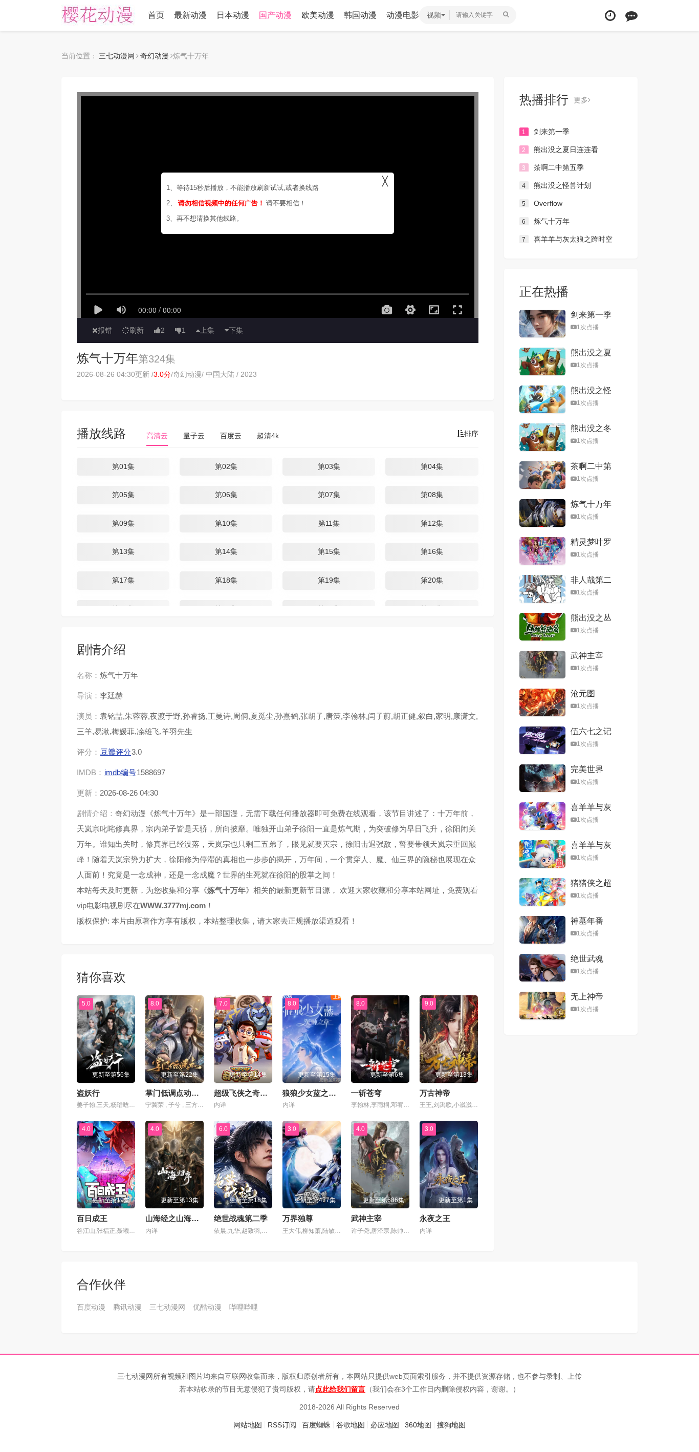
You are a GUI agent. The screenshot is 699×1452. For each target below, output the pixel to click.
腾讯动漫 (127, 1307)
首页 (156, 15)
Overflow (542, 203)
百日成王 (92, 1218)
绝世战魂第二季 (241, 1218)
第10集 (226, 523)
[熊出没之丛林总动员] (542, 626)
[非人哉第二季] (542, 589)
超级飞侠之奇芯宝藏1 (250, 1092)
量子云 (194, 436)
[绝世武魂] (542, 967)
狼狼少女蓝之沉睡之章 (320, 1092)
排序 (471, 434)
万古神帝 (435, 1092)
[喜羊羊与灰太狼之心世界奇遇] (542, 854)
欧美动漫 (317, 15)
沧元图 (583, 693)
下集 (236, 330)
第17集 (123, 580)
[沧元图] (542, 702)
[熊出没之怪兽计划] (542, 399)
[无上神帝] (542, 1005)
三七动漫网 (99, 15)
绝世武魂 (587, 958)
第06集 (226, 494)
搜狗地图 (451, 1425)
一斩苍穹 (366, 1092)
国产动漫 (275, 15)
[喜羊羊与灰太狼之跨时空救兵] (542, 816)
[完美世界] (542, 778)
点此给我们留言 (340, 1389)
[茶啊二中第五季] (542, 475)
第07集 (329, 494)
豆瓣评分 (115, 752)
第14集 (226, 551)
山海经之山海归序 (176, 1218)
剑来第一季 (546, 131)
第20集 (432, 580)
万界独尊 (297, 1218)
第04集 (432, 466)
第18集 (226, 580)
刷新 (136, 330)
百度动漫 (91, 1307)
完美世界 (587, 769)
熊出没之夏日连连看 (560, 149)
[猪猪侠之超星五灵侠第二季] (542, 892)
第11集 (329, 523)
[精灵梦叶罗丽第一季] (542, 551)
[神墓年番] (542, 930)
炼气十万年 (107, 358)
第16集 (432, 551)
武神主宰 (366, 1218)
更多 (581, 100)
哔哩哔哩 (243, 1307)
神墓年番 (587, 920)
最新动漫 (190, 15)
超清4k (268, 436)
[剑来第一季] (542, 323)
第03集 (329, 466)
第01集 (123, 466)
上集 (207, 330)
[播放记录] (610, 15)
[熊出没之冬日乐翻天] (542, 437)
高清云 (157, 436)
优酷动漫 (207, 1307)
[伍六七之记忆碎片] (542, 740)
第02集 (226, 466)
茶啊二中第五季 (553, 167)
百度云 (231, 436)
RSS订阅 (282, 1425)
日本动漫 (232, 15)
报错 (105, 330)
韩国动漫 (360, 15)
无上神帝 (587, 996)
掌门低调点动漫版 (176, 1092)
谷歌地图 (350, 1425)
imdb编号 (120, 772)
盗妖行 (88, 1092)
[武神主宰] (542, 664)
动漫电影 (402, 15)
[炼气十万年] (542, 513)
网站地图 (247, 1425)
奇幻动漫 (154, 56)
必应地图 (384, 1425)
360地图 (418, 1425)
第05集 (123, 494)
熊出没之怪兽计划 (556, 185)
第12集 (432, 523)
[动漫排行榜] (631, 15)
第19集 (329, 580)
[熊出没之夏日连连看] (542, 361)
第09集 (123, 523)
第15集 (329, 551)
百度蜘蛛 (316, 1425)
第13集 (123, 551)
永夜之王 (435, 1218)
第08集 (432, 494)
